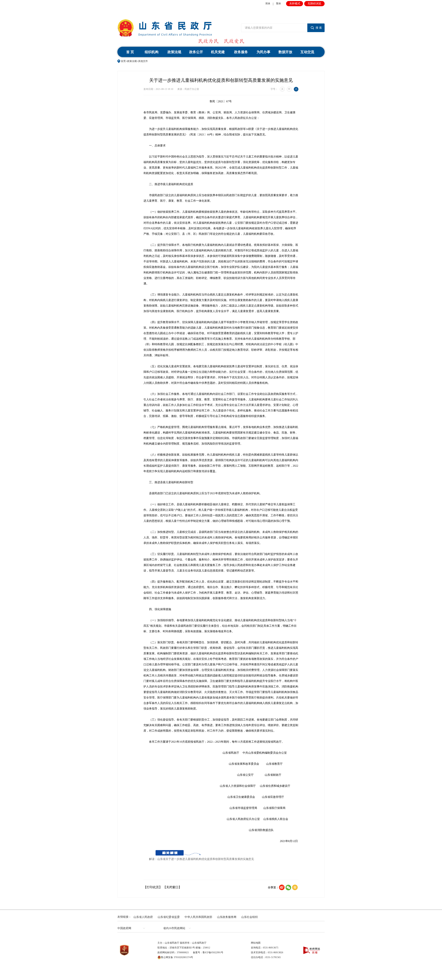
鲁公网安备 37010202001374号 (177, 957)
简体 (267, 3)
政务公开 (196, 52)
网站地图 (256, 943)
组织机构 (151, 52)
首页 (123, 61)
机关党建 (218, 52)
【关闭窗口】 (172, 887)
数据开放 (285, 52)
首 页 (130, 52)
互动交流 (307, 52)
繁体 (278, 3)
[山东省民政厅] (164, 27)
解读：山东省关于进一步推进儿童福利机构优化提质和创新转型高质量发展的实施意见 (201, 859)
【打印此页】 (152, 887)
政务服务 (241, 52)
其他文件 (143, 61)
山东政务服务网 (226, 916)
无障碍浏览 (314, 3)
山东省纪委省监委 (169, 916)
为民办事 (263, 52)
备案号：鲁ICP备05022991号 (208, 952)
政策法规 (174, 52)
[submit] (316, 27)
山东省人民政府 (143, 916)
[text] (274, 27)
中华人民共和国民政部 (198, 916)
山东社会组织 (249, 916)
